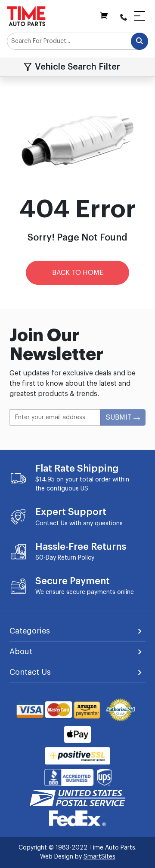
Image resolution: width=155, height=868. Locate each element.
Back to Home (77, 272)
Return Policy (76, 558)
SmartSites (99, 857)
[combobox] (77, 41)
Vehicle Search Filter (77, 67)
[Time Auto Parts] (26, 15)
